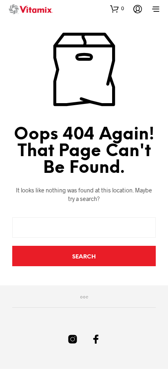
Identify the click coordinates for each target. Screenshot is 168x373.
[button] (117, 8)
